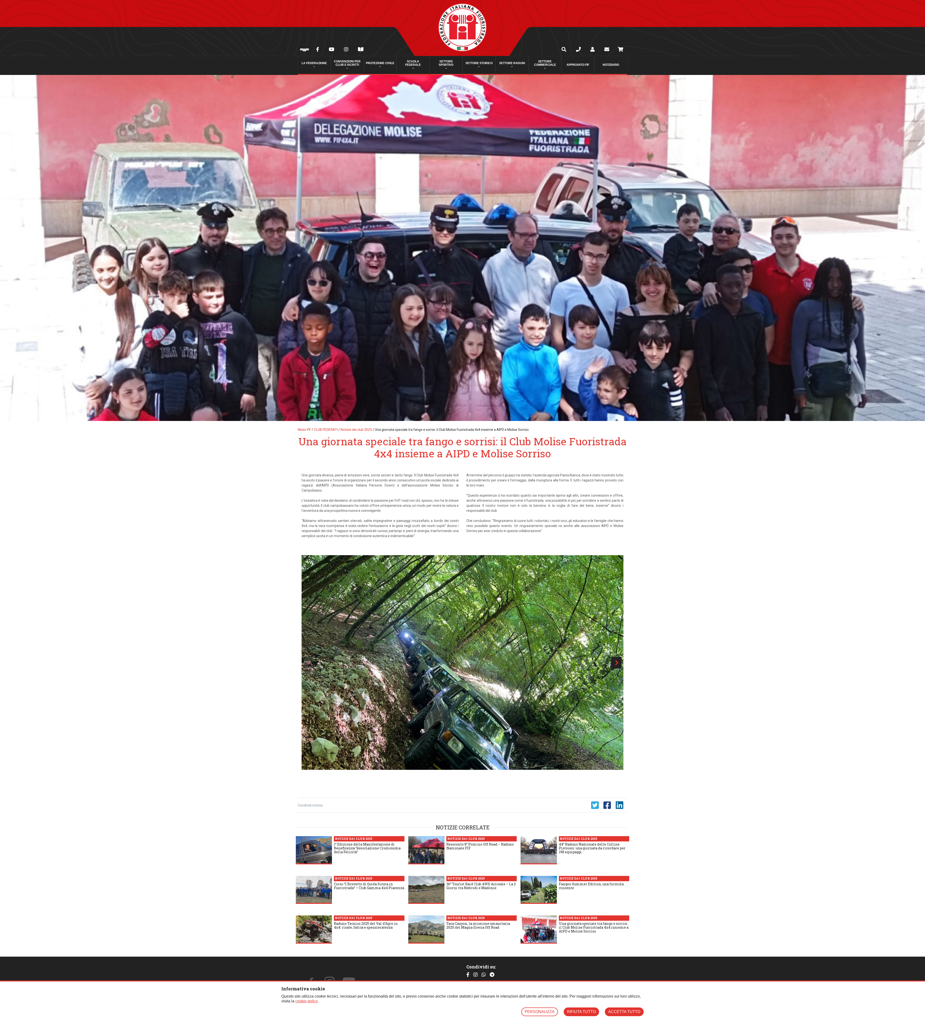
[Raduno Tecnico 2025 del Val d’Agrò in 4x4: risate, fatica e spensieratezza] (314, 929)
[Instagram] (346, 50)
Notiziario (611, 65)
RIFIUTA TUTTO (581, 1012)
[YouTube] (331, 50)
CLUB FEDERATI (326, 430)
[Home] (462, 28)
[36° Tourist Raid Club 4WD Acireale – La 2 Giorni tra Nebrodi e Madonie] (426, 890)
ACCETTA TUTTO (624, 1012)
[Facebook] (317, 50)
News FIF (304, 430)
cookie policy (306, 1001)
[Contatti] (578, 50)
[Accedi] (593, 50)
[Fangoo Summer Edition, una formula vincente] (539, 890)
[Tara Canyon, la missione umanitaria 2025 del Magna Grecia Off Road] (426, 929)
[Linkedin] (619, 805)
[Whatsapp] (484, 974)
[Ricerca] (564, 50)
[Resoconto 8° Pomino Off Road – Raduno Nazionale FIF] (426, 850)
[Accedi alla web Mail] (606, 50)
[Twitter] (595, 805)
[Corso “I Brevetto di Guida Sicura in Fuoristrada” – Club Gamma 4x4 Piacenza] (314, 890)
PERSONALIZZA (540, 1012)
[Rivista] (360, 50)
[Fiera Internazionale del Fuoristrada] (304, 50)
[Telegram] (492, 974)
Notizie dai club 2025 (356, 430)
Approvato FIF (578, 65)
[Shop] (620, 50)
